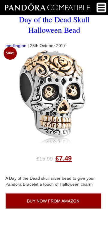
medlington (15, 45)
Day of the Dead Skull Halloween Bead (54, 24)
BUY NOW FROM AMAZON (53, 201)
